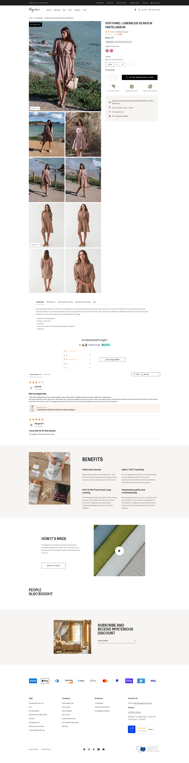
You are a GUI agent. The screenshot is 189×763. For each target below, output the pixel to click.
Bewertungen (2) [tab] (35, 374)
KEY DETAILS (50, 302)
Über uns (110, 3)
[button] (143, 10)
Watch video (53, 566)
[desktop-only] (119, 550)
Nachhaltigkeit (121, 3)
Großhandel (99, 703)
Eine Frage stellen (113, 359)
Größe (110, 64)
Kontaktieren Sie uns (36, 703)
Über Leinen (66, 707)
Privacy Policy (46, 749)
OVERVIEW (40, 302)
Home (31, 18)
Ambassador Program (102, 711)
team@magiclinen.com (142, 703)
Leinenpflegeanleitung (37, 730)
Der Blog (145, 3)
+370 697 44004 (134, 712)
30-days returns (117, 112)
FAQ (94, 302)
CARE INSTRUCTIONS (65, 302)
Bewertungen (134, 3)
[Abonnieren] (133, 640)
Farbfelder (100, 3)
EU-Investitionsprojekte (70, 722)
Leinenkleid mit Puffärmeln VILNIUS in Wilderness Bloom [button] (56, 409)
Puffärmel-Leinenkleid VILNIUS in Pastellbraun (59, 18)
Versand (31, 718)
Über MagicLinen (68, 703)
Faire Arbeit (66, 715)
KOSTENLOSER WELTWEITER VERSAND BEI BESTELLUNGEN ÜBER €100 (132, 102)
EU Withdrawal (34, 711)
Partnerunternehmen (102, 707)
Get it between (122, 108)
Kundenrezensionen (69, 718)
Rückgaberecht (34, 722)
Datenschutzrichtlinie (36, 726)
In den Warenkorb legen (141, 77)
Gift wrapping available (120, 116)
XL (134, 64)
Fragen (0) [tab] (47, 374)
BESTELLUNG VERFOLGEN (38, 715)
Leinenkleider (38, 18)
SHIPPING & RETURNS (82, 302)
